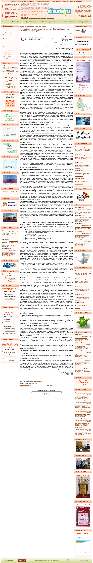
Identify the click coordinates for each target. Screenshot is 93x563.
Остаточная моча (87, 147)
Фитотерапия (7, 314)
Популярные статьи (10, 275)
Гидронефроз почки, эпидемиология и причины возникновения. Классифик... (82, 347)
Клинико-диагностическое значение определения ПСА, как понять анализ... (82, 339)
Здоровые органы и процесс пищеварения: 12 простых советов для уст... (81, 244)
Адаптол (89, 352)
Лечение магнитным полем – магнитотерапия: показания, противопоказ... (82, 220)
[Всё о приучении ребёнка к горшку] (83, 110)
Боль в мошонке (88, 155)
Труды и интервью (29, 26)
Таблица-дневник (47, 22)
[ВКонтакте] (67, 374)
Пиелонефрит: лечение (86, 279)
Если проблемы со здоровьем (11, 350)
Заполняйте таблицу (10, 9)
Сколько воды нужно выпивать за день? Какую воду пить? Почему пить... (83, 228)
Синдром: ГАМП (88, 303)
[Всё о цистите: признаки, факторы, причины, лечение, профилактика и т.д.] (83, 328)
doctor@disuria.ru (10, 84)
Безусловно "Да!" (8, 347)
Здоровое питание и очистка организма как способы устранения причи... (82, 236)
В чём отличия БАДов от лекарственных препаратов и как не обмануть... (83, 212)
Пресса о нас (11, 278)
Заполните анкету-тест (10, 4)
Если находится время (9, 349)
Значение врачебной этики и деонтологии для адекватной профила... (82, 298)
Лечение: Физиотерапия (86, 171)
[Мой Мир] (72, 374)
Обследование (83, 22)
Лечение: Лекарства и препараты (84, 209)
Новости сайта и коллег (9, 273)
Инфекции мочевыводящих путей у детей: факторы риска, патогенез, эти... (83, 363)
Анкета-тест (30, 22)
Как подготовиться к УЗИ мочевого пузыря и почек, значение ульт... (81, 183)
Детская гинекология (87, 287)
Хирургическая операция (9, 328)
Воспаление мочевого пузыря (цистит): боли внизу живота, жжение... (82, 167)
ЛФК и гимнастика (8, 321)
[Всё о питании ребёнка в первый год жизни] (83, 201)
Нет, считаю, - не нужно (9, 352)
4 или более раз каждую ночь (10, 296)
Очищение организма (87, 225)
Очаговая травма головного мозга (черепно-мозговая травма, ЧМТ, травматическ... (83, 433)
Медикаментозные (8, 316)
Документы (14, 281)
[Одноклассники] (69, 374)
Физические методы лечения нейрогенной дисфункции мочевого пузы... (82, 175)
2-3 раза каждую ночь (9, 294)
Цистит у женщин (87, 163)
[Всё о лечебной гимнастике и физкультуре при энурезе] (83, 139)
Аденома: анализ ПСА (86, 336)
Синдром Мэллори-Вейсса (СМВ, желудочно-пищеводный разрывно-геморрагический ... (83, 397)
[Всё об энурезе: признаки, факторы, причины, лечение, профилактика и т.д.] (83, 124)
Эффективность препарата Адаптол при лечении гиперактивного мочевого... (81, 355)
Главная (22, 26)
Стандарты (12, 191)
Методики (38, 26)
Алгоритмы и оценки (24, 385)
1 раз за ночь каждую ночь (10, 293)
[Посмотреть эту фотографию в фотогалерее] (10, 221)
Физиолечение (7, 319)
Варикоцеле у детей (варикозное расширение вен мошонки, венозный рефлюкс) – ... (82, 415)
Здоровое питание (87, 241)
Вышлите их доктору (10, 13)
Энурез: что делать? (87, 271)
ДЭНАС (3, 194)
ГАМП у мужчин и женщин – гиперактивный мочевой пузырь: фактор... (82, 307)
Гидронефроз (88, 344)
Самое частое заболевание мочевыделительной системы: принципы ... (82, 282)
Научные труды (10, 276)
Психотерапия (7, 323)
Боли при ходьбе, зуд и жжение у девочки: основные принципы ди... (83, 290)
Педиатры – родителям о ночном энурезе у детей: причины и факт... (83, 274)
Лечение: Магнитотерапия (86, 217)
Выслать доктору (66, 22)
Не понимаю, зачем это (9, 354)
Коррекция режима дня (9, 326)
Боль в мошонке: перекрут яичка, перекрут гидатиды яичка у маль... (83, 158)
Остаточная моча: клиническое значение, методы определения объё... (82, 150)
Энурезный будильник (9, 317)
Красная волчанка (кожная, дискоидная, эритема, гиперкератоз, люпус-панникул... (82, 406)
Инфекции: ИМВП (87, 360)
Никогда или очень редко (9, 291)
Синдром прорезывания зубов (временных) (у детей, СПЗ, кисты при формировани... (82, 424)
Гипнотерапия (7, 324)
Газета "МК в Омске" (14, 231)
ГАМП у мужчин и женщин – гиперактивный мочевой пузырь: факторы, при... (82, 371)
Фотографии (13, 279)
